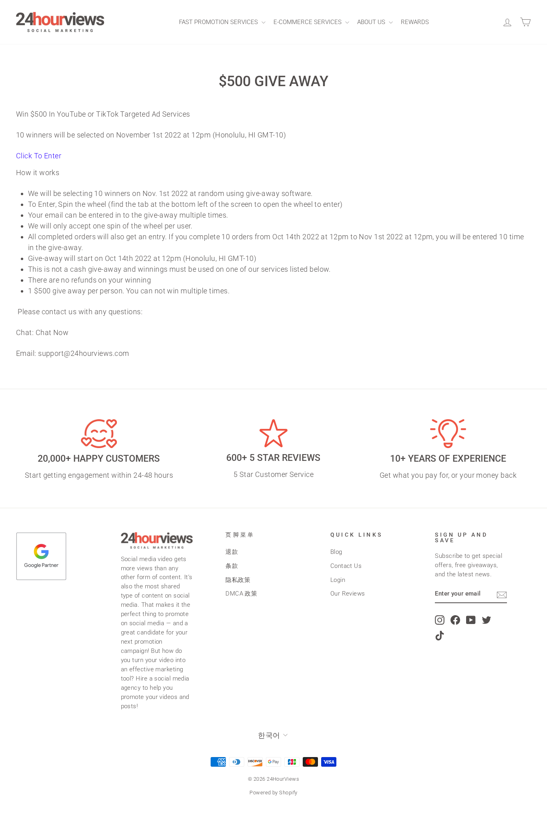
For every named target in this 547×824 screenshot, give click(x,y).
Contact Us (346, 566)
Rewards (415, 22)
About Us (372, 22)
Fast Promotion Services (219, 22)
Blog (336, 551)
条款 (231, 566)
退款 (231, 551)
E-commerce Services (308, 22)
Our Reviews (347, 593)
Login (337, 580)
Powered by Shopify (273, 793)
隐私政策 (237, 580)
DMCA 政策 (241, 593)
